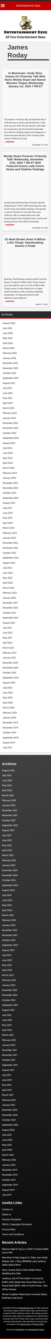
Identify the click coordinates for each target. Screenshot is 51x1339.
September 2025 (11, 378)
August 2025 (9, 383)
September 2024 (11, 438)
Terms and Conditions (13, 1234)
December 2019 (10, 722)
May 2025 (7, 398)
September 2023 (11, 498)
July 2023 (7, 508)
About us (6, 1214)
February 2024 (10, 473)
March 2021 (8, 648)
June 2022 (8, 573)
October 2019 (9, 732)
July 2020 (7, 687)
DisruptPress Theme (36, 1329)
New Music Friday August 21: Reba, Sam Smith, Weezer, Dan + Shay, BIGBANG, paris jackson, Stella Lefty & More (25, 1261)
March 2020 (8, 707)
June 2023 (8, 513)
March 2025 (8, 408)
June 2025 (8, 393)
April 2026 (8, 343)
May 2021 (7, 638)
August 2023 (9, 503)
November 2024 (10, 428)
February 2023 (10, 533)
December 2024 (10, 423)
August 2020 (9, 682)
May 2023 (7, 518)
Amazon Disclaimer (11, 1219)
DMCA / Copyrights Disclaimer (17, 1224)
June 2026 (8, 333)
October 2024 (9, 433)
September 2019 (11, 737)
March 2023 (8, 528)
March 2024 (8, 468)
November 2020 (10, 667)
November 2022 (10, 548)
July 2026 (7, 328)
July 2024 (7, 448)
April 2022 (8, 582)
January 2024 (9, 478)
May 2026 (7, 338)
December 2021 (10, 603)
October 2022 (9, 553)
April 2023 (8, 523)
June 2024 (8, 453)
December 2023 (10, 483)
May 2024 (7, 458)
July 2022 (7, 568)
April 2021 (8, 642)
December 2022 (10, 543)
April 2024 (8, 463)
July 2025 (7, 388)
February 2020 (10, 712)
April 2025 (8, 403)
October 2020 (9, 672)
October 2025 (9, 373)
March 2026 (8, 348)
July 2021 (7, 627)
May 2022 (7, 578)
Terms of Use (25, 1324)
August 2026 (9, 323)
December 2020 (10, 662)
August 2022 (9, 563)
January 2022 (9, 598)
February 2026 (10, 353)
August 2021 (9, 623)
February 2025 (10, 413)
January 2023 (9, 538)
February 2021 (10, 652)
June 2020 (8, 692)
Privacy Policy (9, 1229)
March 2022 (8, 588)
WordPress (20, 1329)
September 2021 (11, 617)
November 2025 (10, 368)
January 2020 (9, 717)
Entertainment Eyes (28, 5)
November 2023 (10, 488)
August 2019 (9, 742)
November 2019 (10, 727)
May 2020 (7, 697)
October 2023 (9, 493)
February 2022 (10, 592)
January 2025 (9, 418)
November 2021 (10, 607)
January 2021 (9, 657)
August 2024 (9, 443)
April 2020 (8, 702)
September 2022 (11, 558)
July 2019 (7, 747)
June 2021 (8, 632)
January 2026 (9, 358)
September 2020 (11, 677)
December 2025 (10, 363)
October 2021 (9, 613)
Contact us (7, 1209)
